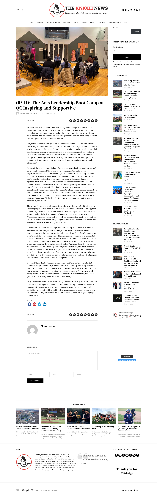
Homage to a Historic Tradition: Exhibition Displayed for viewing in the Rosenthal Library (132, 261)
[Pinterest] (81, 120)
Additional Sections (115, 22)
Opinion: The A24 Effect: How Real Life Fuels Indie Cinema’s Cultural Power (132, 298)
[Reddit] (92, 120)
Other (125, 22)
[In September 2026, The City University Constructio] (137, 343)
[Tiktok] (134, 10)
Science (84, 22)
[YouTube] (131, 10)
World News (101, 22)
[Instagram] (128, 10)
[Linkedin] (85, 120)
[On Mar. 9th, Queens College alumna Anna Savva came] (116, 343)
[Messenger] (74, 120)
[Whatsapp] (88, 120)
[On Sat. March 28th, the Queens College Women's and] (126, 331)
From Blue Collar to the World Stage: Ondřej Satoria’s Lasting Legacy (132, 94)
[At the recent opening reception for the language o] (137, 337)
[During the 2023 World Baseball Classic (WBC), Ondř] (137, 324)
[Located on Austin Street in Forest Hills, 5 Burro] (116, 331)
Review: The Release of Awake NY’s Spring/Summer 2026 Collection (132, 285)
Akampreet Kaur (27, 113)
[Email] (139, 10)
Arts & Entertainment (53, 22)
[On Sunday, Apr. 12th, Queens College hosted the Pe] (126, 350)
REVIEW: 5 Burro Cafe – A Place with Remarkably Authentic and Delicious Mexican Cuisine (131, 160)
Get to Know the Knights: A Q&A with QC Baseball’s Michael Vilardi (132, 128)
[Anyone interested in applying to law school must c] (137, 350)
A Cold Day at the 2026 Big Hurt (131, 116)
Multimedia (40, 22)
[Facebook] (123, 10)
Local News (66, 22)
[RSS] (137, 10)
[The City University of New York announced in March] (137, 331)
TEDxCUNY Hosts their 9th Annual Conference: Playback (130, 209)
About (31, 22)
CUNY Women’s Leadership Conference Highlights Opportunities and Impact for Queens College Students (131, 193)
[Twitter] (126, 10)
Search (115, 28)
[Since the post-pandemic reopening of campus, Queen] (116, 350)
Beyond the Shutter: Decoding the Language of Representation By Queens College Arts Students (132, 143)
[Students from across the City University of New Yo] (126, 337)
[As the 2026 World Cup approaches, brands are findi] (126, 324)
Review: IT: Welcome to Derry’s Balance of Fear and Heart (132, 274)
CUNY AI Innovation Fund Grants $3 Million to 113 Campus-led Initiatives (132, 176)
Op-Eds (76, 22)
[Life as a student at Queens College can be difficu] (126, 343)
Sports (92, 22)
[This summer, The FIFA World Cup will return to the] (116, 324)
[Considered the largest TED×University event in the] (116, 337)
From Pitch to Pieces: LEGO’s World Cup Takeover (132, 106)
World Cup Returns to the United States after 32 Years (132, 82)
